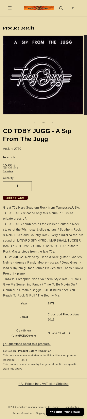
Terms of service (22, 413)
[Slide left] (34, 122)
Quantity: (9, 177)
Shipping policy (44, 413)
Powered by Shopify (49, 407)
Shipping (8, 171)
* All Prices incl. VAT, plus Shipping (43, 383)
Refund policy (71, 407)
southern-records (27, 407)
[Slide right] (52, 122)
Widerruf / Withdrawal (65, 411)
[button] (10, 8)
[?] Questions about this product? (27, 344)
